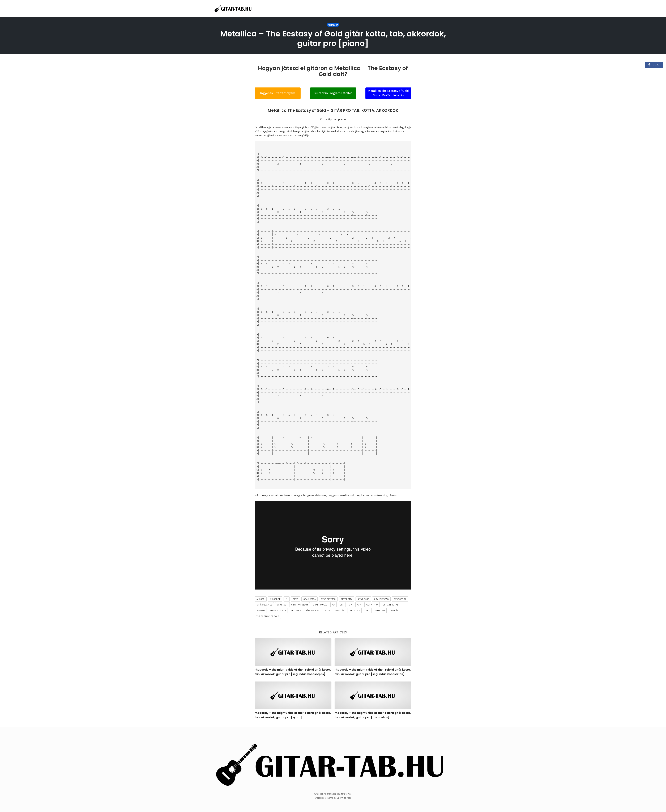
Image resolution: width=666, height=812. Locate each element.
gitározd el (400, 599)
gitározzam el (264, 605)
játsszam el (312, 610)
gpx (359, 605)
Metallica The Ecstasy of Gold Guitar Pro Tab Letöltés (388, 93)
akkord (260, 599)
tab (366, 610)
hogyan (261, 610)
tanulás (394, 610)
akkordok (275, 599)
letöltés (339, 610)
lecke (327, 610)
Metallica (333, 25)
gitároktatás (381, 599)
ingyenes (296, 610)
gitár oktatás (328, 599)
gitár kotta (309, 599)
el (286, 599)
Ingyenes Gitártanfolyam (277, 93)
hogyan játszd (278, 610)
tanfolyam (379, 610)
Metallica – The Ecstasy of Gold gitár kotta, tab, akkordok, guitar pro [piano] (333, 38)
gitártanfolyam (299, 605)
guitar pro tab (390, 605)
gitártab (281, 605)
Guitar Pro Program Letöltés (333, 93)
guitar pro (372, 605)
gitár (295, 599)
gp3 (342, 605)
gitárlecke (363, 599)
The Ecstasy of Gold (268, 616)
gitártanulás (320, 605)
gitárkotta (346, 599)
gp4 (350, 605)
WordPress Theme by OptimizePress (333, 798)
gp (333, 605)
